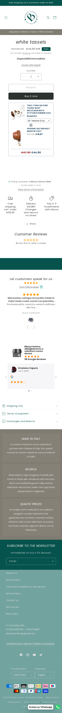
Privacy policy (14, 702)
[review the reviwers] (12, 377)
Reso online (12, 613)
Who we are (12, 607)
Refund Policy (13, 593)
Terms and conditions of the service (25, 586)
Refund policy (52, 697)
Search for (11, 573)
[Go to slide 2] (31, 390)
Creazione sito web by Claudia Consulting (30, 643)
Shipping (26, 53)
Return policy (13, 579)
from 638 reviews (29, 287)
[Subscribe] (52, 561)
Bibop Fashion (17, 697)
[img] (31, 283)
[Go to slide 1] (28, 390)
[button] (6, 17)
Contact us (12, 600)
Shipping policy (49, 702)
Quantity (31, 70)
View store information (31, 189)
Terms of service (31, 702)
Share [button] (33, 223)
